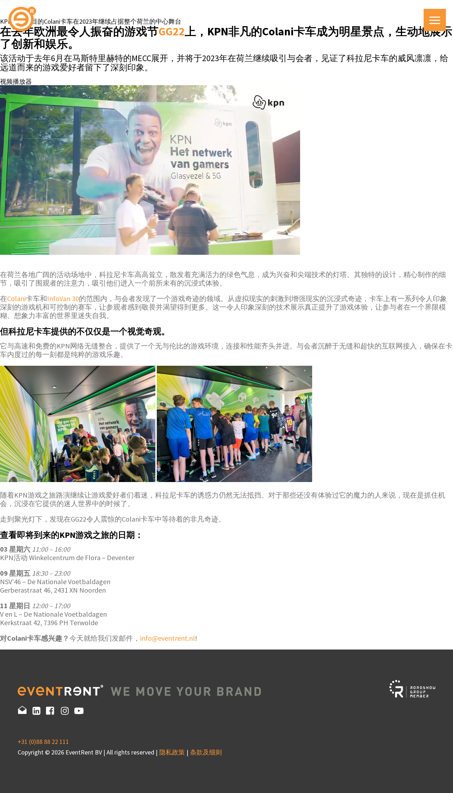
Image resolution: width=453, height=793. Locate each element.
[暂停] (0, 262)
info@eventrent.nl (167, 638)
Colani (16, 298)
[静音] (0, 293)
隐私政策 (172, 752)
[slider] (7, 275)
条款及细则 (206, 752)
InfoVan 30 (63, 298)
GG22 (172, 31)
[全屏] (0, 300)
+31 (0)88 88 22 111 (43, 742)
